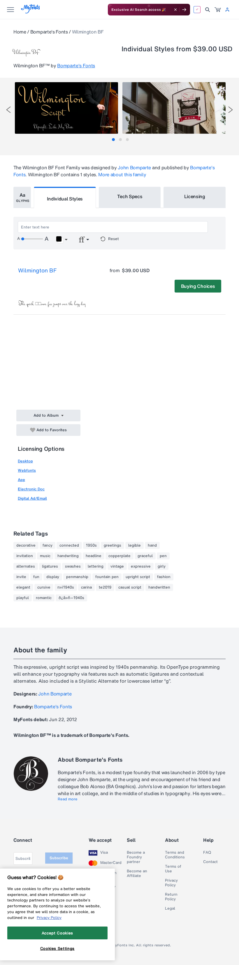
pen (163, 556)
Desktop (25, 461)
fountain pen (107, 577)
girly (162, 566)
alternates (25, 566)
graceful (145, 556)
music (45, 556)
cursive (43, 587)
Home (19, 31)
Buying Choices (198, 286)
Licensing (194, 196)
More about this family (122, 174)
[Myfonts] (31, 12)
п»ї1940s (65, 587)
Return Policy (171, 896)
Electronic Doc (31, 489)
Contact (210, 862)
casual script (129, 587)
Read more (68, 799)
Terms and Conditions (175, 855)
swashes (73, 566)
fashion (164, 577)
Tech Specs (130, 196)
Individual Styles (65, 198)
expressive (141, 566)
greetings (112, 545)
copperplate (119, 556)
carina (86, 587)
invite (21, 577)
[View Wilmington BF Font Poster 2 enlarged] (174, 108)
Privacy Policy (171, 882)
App (21, 479)
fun (36, 577)
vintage (117, 566)
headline (93, 556)
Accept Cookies (57, 933)
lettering (95, 566)
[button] (62, 240)
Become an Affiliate (137, 873)
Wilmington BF (37, 270)
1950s (91, 545)
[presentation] (8, 109)
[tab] (113, 139)
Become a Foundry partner (136, 857)
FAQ (207, 852)
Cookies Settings (57, 948)
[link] (218, 9)
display (52, 577)
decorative (26, 545)
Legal (170, 908)
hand (152, 545)
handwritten (159, 587)
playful (22, 598)
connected (69, 545)
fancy (47, 545)
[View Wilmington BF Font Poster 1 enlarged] (66, 108)
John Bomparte (134, 167)
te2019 (105, 587)
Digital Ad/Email (32, 498)
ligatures (50, 566)
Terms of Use (173, 869)
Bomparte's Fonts (49, 31)
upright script (138, 577)
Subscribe (59, 858)
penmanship (77, 577)
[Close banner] (175, 10)
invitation (24, 556)
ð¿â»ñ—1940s (71, 598)
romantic (44, 598)
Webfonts (27, 470)
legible (134, 545)
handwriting (68, 556)
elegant (23, 587)
